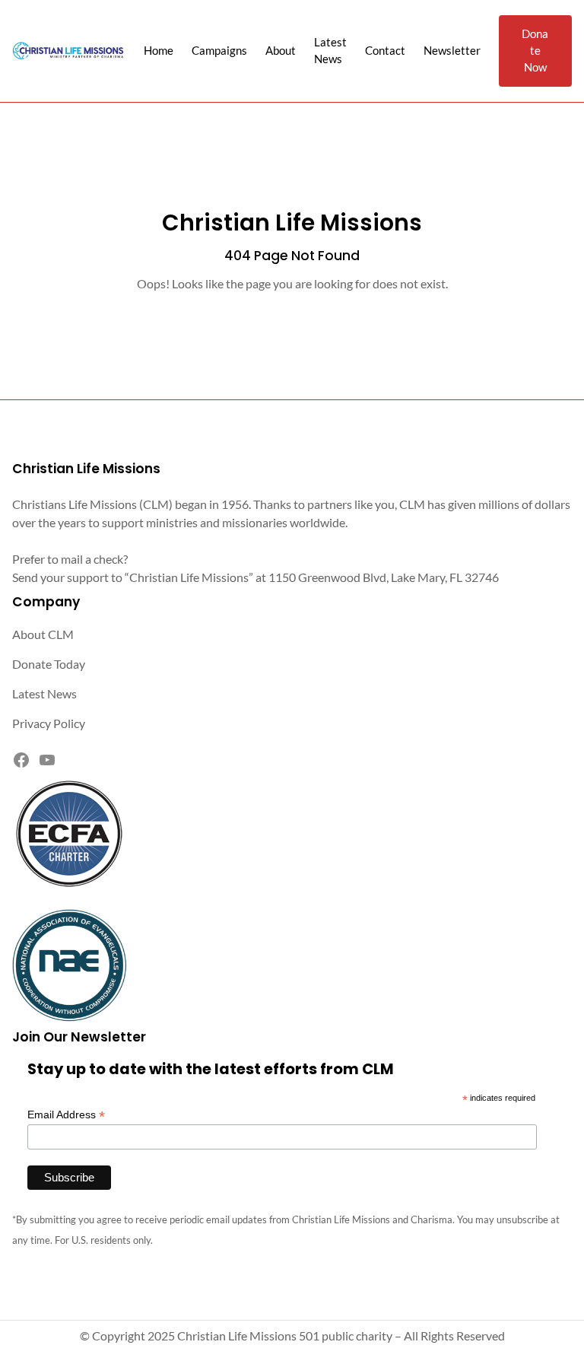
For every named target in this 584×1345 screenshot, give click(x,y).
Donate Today (48, 664)
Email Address (66, 1115)
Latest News (44, 693)
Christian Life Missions (292, 222)
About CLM (43, 634)
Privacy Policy (48, 723)
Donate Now (535, 50)
